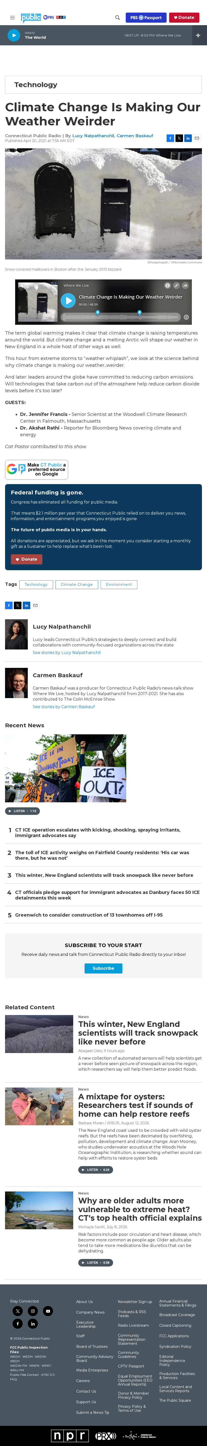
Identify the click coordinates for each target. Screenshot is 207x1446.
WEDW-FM (18, 1365)
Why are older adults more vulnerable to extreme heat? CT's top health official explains (140, 1209)
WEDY (15, 1361)
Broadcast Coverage (177, 1315)
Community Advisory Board (94, 1359)
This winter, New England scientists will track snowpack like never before (104, 875)
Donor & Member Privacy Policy (133, 1396)
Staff (80, 1336)
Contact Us (86, 1392)
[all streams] (199, 35)
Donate (186, 17)
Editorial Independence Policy (172, 1361)
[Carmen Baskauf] (16, 683)
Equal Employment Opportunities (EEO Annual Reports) (135, 1381)
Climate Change (77, 584)
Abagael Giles (90, 1051)
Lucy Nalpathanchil (93, 135)
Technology (35, 84)
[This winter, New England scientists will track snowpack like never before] (39, 1034)
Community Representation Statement (131, 1340)
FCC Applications (174, 1336)
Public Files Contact (24, 1375)
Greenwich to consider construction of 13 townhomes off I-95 (89, 915)
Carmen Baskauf (135, 135)
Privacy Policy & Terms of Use (132, 1409)
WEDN (27, 1356)
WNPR (34, 1365)
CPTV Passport (131, 1366)
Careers (83, 1381)
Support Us (86, 1402)
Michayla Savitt (91, 1227)
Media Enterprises (92, 1370)
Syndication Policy (175, 1347)
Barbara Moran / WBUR (98, 1123)
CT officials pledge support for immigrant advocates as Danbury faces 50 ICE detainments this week (107, 895)
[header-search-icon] (117, 17)
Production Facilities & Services (177, 1376)
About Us (84, 1302)
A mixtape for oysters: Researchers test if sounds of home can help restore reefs (135, 1105)
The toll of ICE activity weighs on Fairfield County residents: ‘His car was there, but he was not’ (102, 855)
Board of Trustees (92, 1347)
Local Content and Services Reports (175, 1389)
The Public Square (175, 1401)
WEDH (15, 1356)
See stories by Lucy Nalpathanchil (67, 652)
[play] (14, 35)
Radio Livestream (133, 1326)
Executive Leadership (86, 1325)
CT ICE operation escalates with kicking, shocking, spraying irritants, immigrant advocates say (97, 832)
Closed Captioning (175, 1326)
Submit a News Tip (92, 1413)
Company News (90, 1313)
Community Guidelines (128, 1355)
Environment (119, 584)
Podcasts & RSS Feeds (132, 1314)
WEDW (40, 1356)
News (83, 1017)
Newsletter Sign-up (135, 1302)
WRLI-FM (17, 1370)
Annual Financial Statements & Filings (177, 1303)
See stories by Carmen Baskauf (64, 706)
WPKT (46, 1365)
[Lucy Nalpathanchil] (16, 634)
